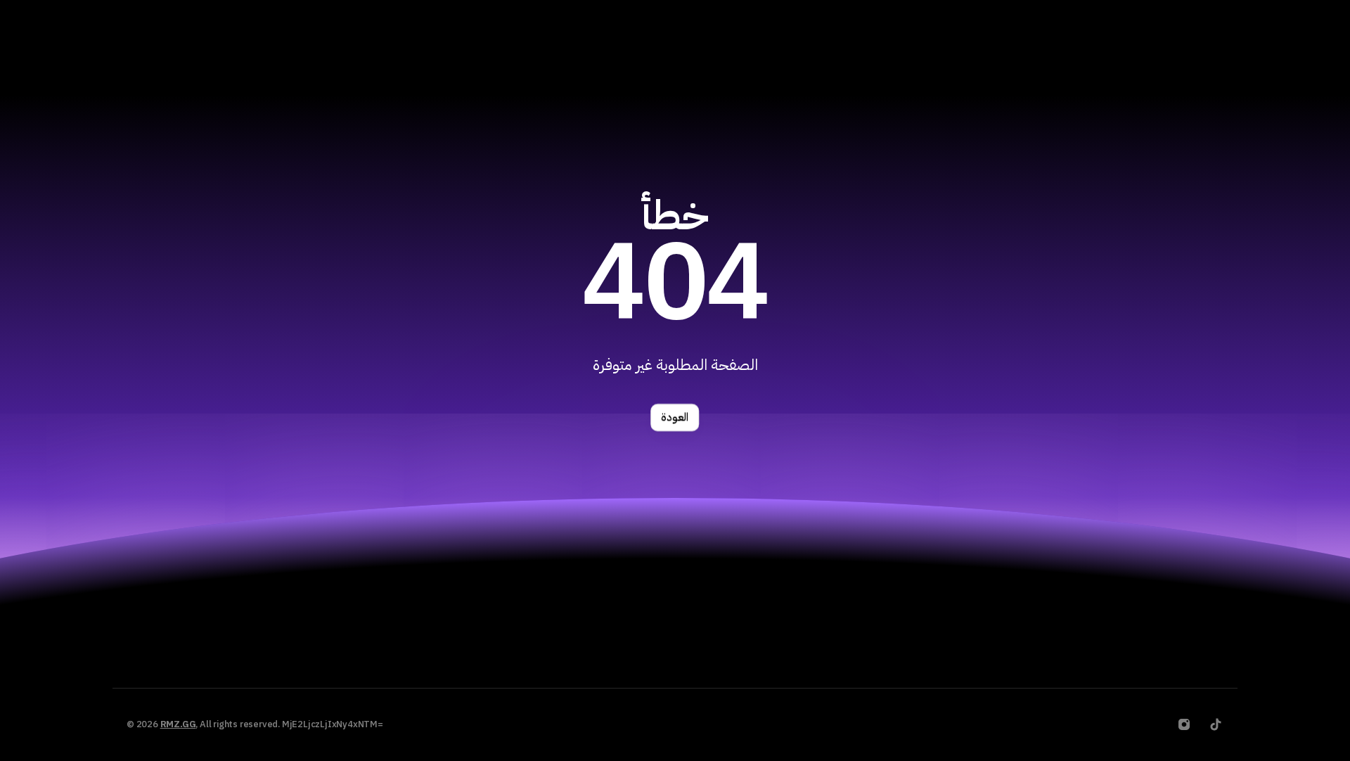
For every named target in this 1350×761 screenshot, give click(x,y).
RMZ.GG (178, 724)
